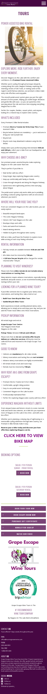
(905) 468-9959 (5, 645)
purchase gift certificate (24, 521)
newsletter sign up (24, 527)
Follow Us (7, 684)
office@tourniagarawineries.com (11, 639)
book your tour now (24, 508)
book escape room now (25, 515)
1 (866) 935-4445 (6, 651)
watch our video (25, 534)
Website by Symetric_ (8, 686)
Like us (6, 679)
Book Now (24, 473)
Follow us (7, 681)
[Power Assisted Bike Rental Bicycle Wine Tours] (24, 46)
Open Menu (44, 3)
